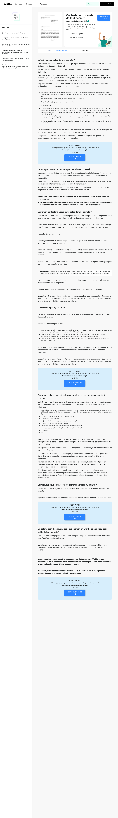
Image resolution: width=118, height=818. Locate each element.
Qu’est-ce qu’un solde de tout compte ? (14, 33)
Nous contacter (107, 4)
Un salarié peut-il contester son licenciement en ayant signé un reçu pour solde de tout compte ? (15, 66)
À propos (43, 4)
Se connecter (92, 4)
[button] (19, 4)
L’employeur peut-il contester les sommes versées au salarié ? (15, 59)
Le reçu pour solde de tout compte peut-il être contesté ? (15, 38)
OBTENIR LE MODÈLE (104, 17)
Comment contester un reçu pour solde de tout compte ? (16, 45)
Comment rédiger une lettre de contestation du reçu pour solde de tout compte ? (15, 52)
